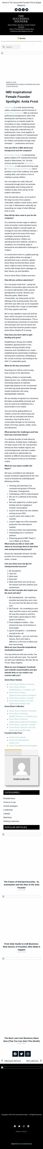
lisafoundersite (22, 779)
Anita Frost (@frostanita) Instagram (23, 746)
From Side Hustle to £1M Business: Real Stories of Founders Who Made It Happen (21, 947)
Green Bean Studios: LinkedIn (21, 698)
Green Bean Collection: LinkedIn (22, 725)
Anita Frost (9, 107)
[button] (32, 44)
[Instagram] (28, 1054)
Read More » (21, 894)
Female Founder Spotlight (29, 84)
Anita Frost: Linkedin (17, 737)
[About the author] (13, 752)
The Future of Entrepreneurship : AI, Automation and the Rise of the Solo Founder (21, 885)
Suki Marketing (26, 1144)
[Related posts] (30, 752)
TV (13, 143)
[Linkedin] (28, 1126)
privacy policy (21, 1131)
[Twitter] (21, 1054)
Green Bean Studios (13, 155)
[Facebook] (15, 1054)
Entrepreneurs (12, 84)
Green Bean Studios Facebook (21, 684)
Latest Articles (12, 86)
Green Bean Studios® (13, 113)
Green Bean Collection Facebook (22, 711)
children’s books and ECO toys (19, 169)
